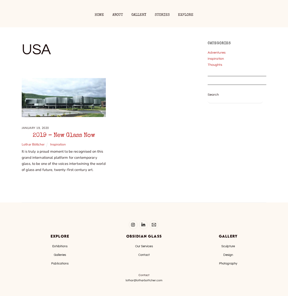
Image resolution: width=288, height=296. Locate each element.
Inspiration (58, 144)
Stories (162, 15)
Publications (60, 263)
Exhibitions (59, 246)
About (117, 15)
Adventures (217, 52)
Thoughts (215, 64)
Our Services (144, 246)
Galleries (60, 254)
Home (99, 15)
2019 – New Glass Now (64, 136)
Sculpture (228, 246)
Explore (185, 15)
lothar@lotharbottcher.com (144, 280)
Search (213, 94)
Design (228, 254)
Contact (144, 254)
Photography (228, 263)
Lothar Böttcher (33, 144)
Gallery (139, 15)
